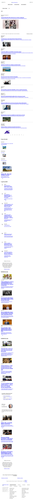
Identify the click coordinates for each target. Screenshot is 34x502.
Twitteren (4, 397)
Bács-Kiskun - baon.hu (12, 488)
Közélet (19, 484)
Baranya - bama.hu (11, 489)
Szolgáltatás (15, 486)
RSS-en (10, 399)
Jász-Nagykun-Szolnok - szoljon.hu (25, 488)
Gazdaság (23, 484)
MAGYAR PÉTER (16, 4)
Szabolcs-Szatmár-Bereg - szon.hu (25, 492)
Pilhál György (3, 404)
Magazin (28, 484)
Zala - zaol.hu (23, 497)
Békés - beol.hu (11, 490)
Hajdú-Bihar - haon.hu (12, 497)
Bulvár (11, 486)
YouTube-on (6, 399)
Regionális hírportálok (13, 484)
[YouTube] (10, 401)
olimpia (2, 101)
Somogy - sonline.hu (24, 491)
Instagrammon (10, 398)
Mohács (2, 172)
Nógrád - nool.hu (23, 490)
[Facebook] (4, 401)
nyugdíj (5, 193)
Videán (4, 399)
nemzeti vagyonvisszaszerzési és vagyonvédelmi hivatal (6, 325)
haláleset (5, 184)
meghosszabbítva (3, 125)
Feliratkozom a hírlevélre (30, 33)
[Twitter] (7, 401)
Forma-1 (2, 113)
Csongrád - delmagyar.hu (12, 492)
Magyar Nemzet (5, 8)
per (1, 435)
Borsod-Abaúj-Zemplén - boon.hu (13, 491)
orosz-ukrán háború (3, 346)
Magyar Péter (2, 310)
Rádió (20, 486)
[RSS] (11, 401)
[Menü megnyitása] (31, 2)
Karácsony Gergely (3, 94)
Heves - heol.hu (11, 498)
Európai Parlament (3, 381)
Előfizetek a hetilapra (7, 269)
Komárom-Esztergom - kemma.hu (25, 489)
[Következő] (24, 134)
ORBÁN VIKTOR (10, 4)
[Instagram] (5, 401)
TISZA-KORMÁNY (23, 4)
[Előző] (9, 134)
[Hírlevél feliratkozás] (2, 401)
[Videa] (8, 401)
